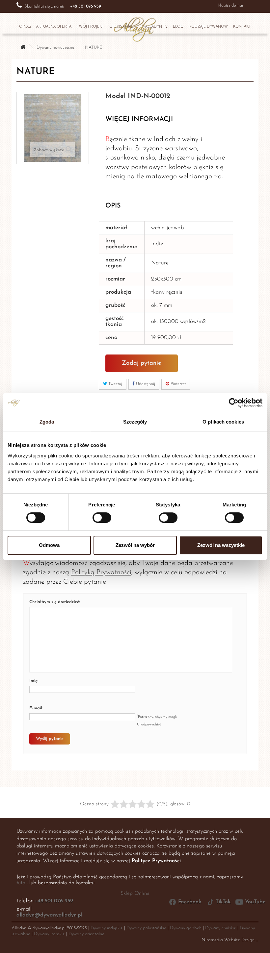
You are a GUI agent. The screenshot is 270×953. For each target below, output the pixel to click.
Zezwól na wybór (135, 545)
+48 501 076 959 (54, 901)
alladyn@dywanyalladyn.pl (49, 915)
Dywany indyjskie (107, 928)
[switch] (95, 514)
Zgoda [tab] (47, 422)
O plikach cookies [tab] (223, 422)
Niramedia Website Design (228, 940)
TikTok (223, 902)
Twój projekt (90, 26)
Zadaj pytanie (141, 363)
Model (115, 96)
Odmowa (49, 545)
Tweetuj (114, 384)
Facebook (189, 902)
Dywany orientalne (86, 934)
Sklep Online (135, 893)
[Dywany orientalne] (23, 48)
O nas (25, 26)
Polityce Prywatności (156, 861)
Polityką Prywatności (101, 572)
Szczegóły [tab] (135, 422)
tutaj (21, 883)
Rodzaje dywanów (208, 26)
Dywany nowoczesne (55, 47)
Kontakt (242, 26)
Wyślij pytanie (50, 739)
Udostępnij (145, 384)
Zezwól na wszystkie (221, 545)
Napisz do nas (231, 5)
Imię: (33, 681)
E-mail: (35, 708)
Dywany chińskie (220, 928)
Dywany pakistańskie (146, 928)
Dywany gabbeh (186, 928)
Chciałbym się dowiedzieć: (54, 602)
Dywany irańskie (49, 934)
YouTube (255, 902)
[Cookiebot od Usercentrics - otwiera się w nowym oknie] (233, 403)
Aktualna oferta (53, 26)
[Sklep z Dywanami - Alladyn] (135, 27)
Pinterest (177, 384)
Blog (178, 26)
